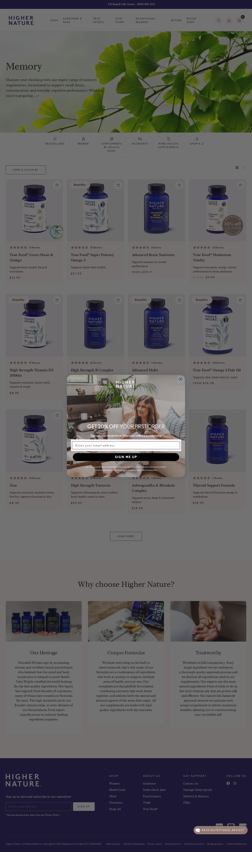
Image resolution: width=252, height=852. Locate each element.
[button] (221, 830)
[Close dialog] (180, 379)
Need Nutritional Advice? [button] (223, 830)
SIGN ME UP (126, 457)
